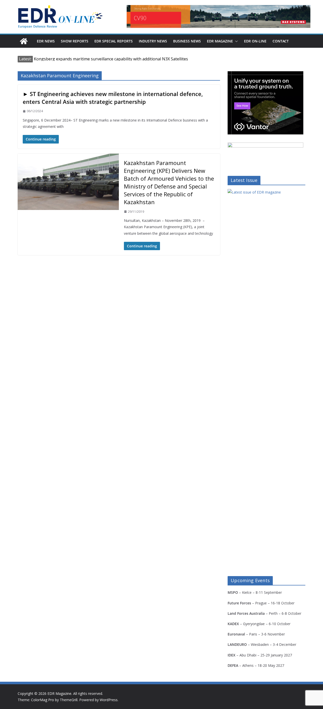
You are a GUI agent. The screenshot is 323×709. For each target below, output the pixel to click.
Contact (281, 41)
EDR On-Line (255, 41)
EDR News (46, 41)
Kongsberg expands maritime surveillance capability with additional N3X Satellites (111, 59)
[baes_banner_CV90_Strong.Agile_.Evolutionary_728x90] (218, 16)
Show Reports (74, 41)
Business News (187, 41)
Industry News (153, 41)
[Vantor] (265, 74)
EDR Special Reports (113, 41)
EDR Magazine (220, 41)
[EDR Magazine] (24, 41)
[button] (235, 41)
